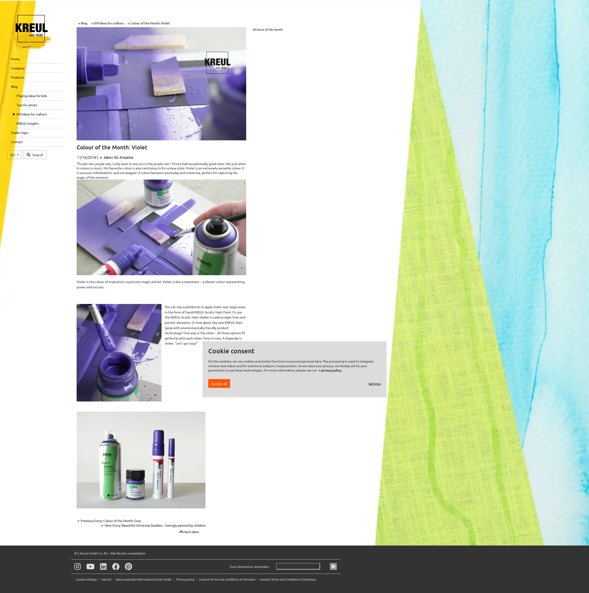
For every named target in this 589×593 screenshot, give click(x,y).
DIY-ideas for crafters (32, 114)
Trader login (19, 132)
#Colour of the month (268, 29)
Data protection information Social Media (144, 579)
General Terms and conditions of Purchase (227, 579)
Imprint (106, 579)
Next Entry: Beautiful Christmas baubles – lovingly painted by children (155, 525)
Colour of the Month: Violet (150, 23)
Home (15, 59)
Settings (375, 383)
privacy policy (331, 370)
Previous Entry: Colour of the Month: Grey (110, 521)
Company (18, 68)
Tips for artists (27, 105)
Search (37, 154)
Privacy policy (185, 579)
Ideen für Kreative (118, 157)
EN (13, 154)
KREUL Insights (28, 123)
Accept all (219, 383)
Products (17, 77)
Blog (14, 86)
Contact (17, 142)
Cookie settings (87, 579)
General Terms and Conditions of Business (288, 579)
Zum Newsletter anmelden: (249, 566)
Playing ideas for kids (32, 96)
